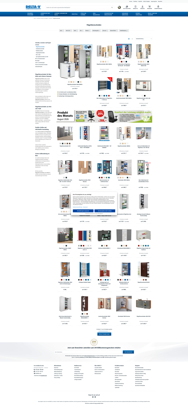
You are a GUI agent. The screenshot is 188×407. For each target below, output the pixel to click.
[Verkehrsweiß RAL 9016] (86, 246)
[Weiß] (76, 82)
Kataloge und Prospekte (78, 373)
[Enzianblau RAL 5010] (104, 96)
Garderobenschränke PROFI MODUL (124, 98)
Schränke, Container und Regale (43, 42)
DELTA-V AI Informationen (100, 369)
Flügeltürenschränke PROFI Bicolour (84, 180)
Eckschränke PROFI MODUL (124, 180)
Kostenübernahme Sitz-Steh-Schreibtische (143, 369)
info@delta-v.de (38, 373)
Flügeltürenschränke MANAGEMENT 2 (84, 317)
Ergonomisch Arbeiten (139, 371)
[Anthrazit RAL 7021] (69, 280)
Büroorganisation (118, 379)
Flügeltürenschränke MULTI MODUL (104, 64)
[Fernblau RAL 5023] (127, 280)
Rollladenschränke (39, 50)
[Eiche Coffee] (70, 143)
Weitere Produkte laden (104, 334)
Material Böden (113, 30)
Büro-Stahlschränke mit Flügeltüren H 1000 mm (104, 99)
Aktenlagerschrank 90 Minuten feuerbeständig (143, 214)
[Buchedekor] (71, 82)
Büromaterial (117, 381)
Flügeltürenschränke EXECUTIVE (143, 316)
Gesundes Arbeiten (98, 367)
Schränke (37, 44)
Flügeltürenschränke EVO (65, 146)
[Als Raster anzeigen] (129, 39)
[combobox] (78, 7)
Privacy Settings (57, 377)
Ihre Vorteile (76, 367)
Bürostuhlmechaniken (139, 367)
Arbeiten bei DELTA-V (99, 371)
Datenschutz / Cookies (58, 375)
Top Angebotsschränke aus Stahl (42, 56)
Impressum (56, 367)
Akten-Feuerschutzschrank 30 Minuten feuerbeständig (65, 317)
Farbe (61, 30)
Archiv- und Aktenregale (40, 62)
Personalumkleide (138, 383)
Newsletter (160, 1)
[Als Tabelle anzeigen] (132, 39)
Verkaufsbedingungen (58, 369)
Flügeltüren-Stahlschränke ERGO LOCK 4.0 (85, 249)
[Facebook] (92, 397)
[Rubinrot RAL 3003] (121, 62)
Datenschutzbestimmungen (89, 355)
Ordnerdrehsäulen (38, 66)
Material (87, 30)
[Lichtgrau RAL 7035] (124, 62)
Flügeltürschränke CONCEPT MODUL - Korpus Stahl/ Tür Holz (104, 214)
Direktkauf (135, 1)
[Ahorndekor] (73, 82)
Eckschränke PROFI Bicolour (124, 316)
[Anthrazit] (78, 82)
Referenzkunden (98, 373)
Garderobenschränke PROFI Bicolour (104, 317)
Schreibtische (117, 369)
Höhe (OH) (68, 30)
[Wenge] (146, 280)
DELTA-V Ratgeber (146, 1)
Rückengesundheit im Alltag (140, 373)
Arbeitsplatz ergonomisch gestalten (142, 379)
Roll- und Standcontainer (40, 58)
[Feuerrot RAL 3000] (109, 96)
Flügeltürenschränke (40, 46)
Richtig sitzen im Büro (139, 375)
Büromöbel (117, 367)
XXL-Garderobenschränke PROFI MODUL (65, 214)
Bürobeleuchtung (138, 377)
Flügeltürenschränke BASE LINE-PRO (143, 99)
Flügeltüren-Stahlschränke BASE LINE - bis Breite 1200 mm (65, 180)
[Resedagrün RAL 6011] (106, 177)
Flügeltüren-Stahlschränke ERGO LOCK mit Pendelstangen (65, 283)
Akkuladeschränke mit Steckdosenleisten (124, 283)
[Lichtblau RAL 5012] (106, 96)
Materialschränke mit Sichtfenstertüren (104, 180)
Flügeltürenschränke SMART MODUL (65, 249)
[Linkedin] (95, 397)
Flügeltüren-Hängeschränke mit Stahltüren (143, 249)
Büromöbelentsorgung (78, 377)
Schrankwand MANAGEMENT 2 (124, 248)
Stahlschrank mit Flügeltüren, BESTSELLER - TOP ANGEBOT (124, 65)
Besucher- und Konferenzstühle (121, 375)
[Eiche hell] (81, 82)
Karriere (130, 1)
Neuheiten (140, 1)
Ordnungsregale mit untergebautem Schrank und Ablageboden (104, 284)
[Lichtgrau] (69, 82)
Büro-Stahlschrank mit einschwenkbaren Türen (144, 180)
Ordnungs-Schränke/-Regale (85, 282)
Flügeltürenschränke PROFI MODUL (74, 84)
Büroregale (37, 60)
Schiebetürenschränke (40, 48)
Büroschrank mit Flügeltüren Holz (124, 214)
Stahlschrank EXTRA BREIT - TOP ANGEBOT (104, 146)
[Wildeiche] (65, 143)
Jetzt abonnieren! (128, 352)
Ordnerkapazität (95, 30)
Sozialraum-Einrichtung (119, 383)
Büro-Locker (38, 54)
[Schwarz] (145, 96)
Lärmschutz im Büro (139, 381)
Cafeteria (116, 377)
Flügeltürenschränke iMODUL (124, 146)
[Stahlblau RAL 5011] (126, 62)
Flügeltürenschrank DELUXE (144, 282)
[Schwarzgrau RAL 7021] (81, 246)
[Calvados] (143, 280)
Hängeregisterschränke (40, 52)
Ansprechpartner (154, 1)
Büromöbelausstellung (78, 375)
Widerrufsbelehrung (58, 371)
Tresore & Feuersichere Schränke (41, 64)
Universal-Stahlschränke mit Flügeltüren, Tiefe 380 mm (143, 146)
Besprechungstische (118, 373)
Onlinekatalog (77, 371)
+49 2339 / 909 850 (39, 369)
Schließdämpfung (123, 30)
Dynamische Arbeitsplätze (140, 385)
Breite (75, 30)
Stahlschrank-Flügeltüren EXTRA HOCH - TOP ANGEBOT (85, 146)
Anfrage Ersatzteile (77, 379)
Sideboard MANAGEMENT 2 (104, 248)
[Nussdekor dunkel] (107, 246)
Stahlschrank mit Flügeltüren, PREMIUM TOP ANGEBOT (84, 214)
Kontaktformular (44, 375)
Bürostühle (117, 371)
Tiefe (81, 30)
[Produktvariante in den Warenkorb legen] (130, 96)
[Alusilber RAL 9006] (79, 246)
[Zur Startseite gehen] (33, 7)
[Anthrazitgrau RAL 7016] (99, 96)
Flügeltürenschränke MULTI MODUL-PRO (143, 65)
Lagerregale (117, 387)
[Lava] (67, 143)
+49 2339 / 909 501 (39, 371)
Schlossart (104, 30)
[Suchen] (112, 7)
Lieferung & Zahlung (58, 373)
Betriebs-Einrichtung (119, 385)
